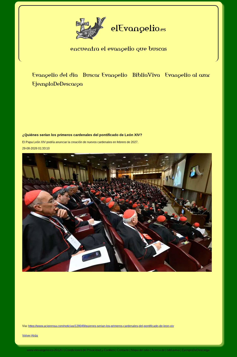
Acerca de (158, 350)
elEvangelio (135, 28)
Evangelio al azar (187, 75)
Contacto (123, 350)
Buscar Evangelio (105, 75)
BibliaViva (146, 75)
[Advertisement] (118, 114)
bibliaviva (173, 350)
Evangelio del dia (55, 75)
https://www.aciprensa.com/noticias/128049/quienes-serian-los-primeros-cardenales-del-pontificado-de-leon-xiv (101, 326)
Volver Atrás (30, 335)
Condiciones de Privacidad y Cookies (90, 350)
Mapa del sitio (140, 350)
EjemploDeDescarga (57, 83)
